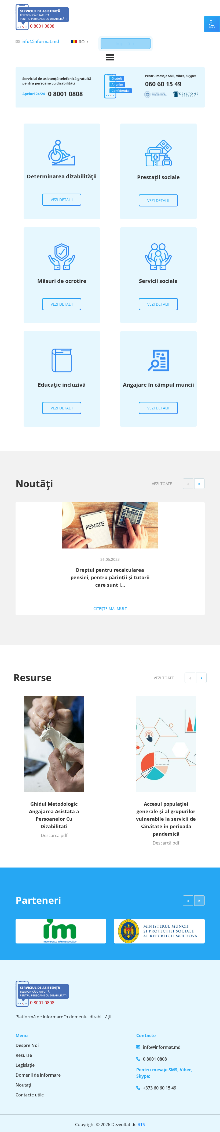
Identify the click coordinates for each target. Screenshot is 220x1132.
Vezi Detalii (62, 199)
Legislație (25, 1065)
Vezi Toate (162, 483)
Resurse (24, 1055)
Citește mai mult (110, 608)
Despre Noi (27, 1045)
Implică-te (125, 44)
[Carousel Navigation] (194, 483)
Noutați (23, 1085)
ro (82, 42)
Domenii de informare (38, 1075)
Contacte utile (30, 1095)
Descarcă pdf (54, 835)
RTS (141, 1124)
